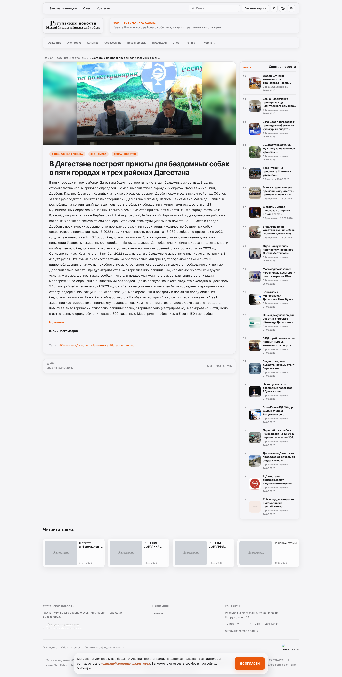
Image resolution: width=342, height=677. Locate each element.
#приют (130, 345)
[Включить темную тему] (274, 8)
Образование (112, 42)
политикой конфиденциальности (125, 663)
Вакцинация (159, 42)
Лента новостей (125, 154)
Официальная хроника (71, 57)
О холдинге (50, 647)
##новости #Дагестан (74, 345)
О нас (87, 8)
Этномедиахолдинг (63, 8)
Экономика (74, 42)
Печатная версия (255, 8)
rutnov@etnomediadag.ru (241, 630)
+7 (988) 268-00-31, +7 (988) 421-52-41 (252, 624)
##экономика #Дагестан (107, 345)
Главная (48, 57)
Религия (191, 42)
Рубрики (209, 42)
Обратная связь (71, 647)
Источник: (57, 322)
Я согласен (250, 663)
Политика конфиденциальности (104, 647)
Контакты (103, 8)
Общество (54, 42)
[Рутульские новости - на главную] (73, 26)
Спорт (177, 42)
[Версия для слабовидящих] (282, 8)
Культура (92, 42)
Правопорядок (136, 42)
